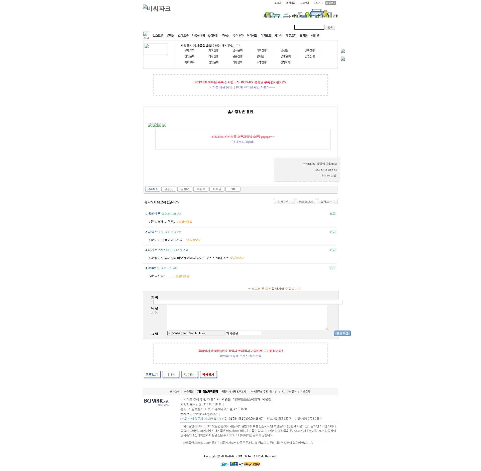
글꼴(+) (168, 189)
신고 (332, 213)
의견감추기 (284, 201)
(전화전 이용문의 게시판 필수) (200, 418)
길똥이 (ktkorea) (326, 164)
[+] (153, 312)
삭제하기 (189, 374)
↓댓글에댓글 (184, 221)
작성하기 (208, 374)
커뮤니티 (155, 27)
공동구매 (218, 27)
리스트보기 (306, 201)
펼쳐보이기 (327, 201)
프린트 (201, 189)
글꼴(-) (185, 189)
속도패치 (176, 27)
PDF (232, 189)
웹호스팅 (197, 27)
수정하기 (171, 374)
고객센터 (239, 27)
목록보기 (152, 189)
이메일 (217, 189)
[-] (156, 312)
